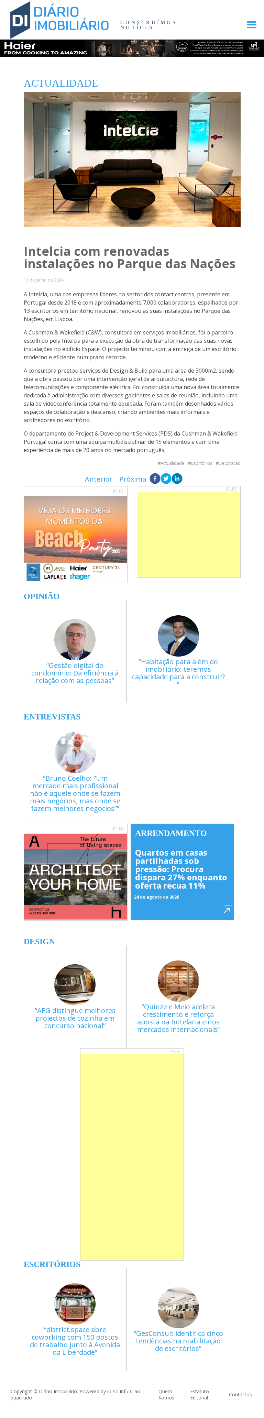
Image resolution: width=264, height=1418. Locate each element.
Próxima (132, 479)
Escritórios (201, 463)
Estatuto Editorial (199, 1394)
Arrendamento (171, 833)
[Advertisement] (188, 535)
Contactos (240, 1394)
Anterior (98, 479)
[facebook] (155, 479)
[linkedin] (177, 479)
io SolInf (116, 1391)
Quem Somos (166, 1394)
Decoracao (230, 463)
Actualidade (173, 463)
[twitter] (166, 479)
